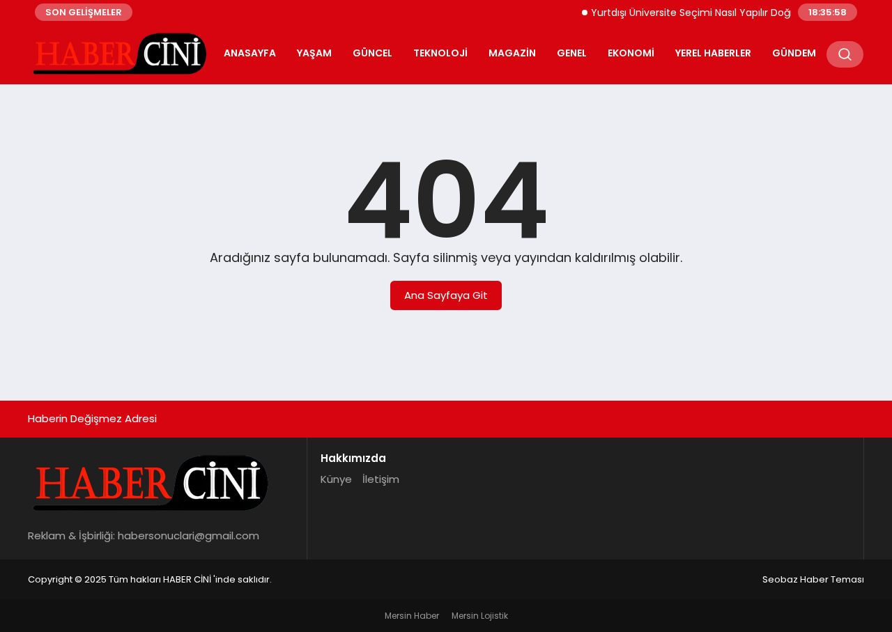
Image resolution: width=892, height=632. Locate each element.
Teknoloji (440, 53)
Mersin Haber (412, 616)
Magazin (512, 53)
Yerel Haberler (713, 53)
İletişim (380, 479)
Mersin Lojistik (480, 616)
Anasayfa (250, 53)
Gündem (794, 53)
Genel (572, 53)
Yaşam (314, 53)
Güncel (372, 53)
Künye (336, 479)
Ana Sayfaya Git (446, 295)
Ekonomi (631, 53)
